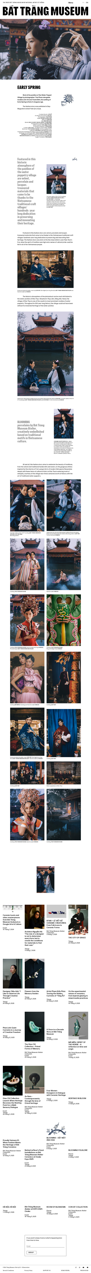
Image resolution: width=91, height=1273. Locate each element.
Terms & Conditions (8, 1270)
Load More (45, 1229)
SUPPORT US (46, 1270)
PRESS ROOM (84, 1270)
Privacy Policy (28, 1270)
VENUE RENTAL (65, 1270)
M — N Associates (24, 1267)
